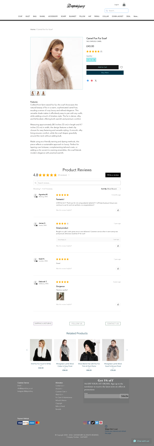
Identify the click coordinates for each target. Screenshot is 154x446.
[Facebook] (89, 422)
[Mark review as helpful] (118, 210)
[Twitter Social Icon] (96, 422)
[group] (77, 356)
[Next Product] (127, 350)
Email (86, 393)
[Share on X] (95, 80)
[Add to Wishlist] (121, 67)
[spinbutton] (91, 60)
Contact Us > (60, 386)
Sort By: (104, 189)
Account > (59, 389)
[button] (124, 4)
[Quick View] (41, 350)
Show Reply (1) (62, 239)
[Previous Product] (27, 350)
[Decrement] (88, 60)
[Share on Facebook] (88, 80)
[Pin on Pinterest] (92, 80)
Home (32, 29)
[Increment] (94, 60)
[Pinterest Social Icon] (100, 422)
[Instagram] (85, 422)
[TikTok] (92, 422)
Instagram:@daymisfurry (25, 391)
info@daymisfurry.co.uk (24, 388)
